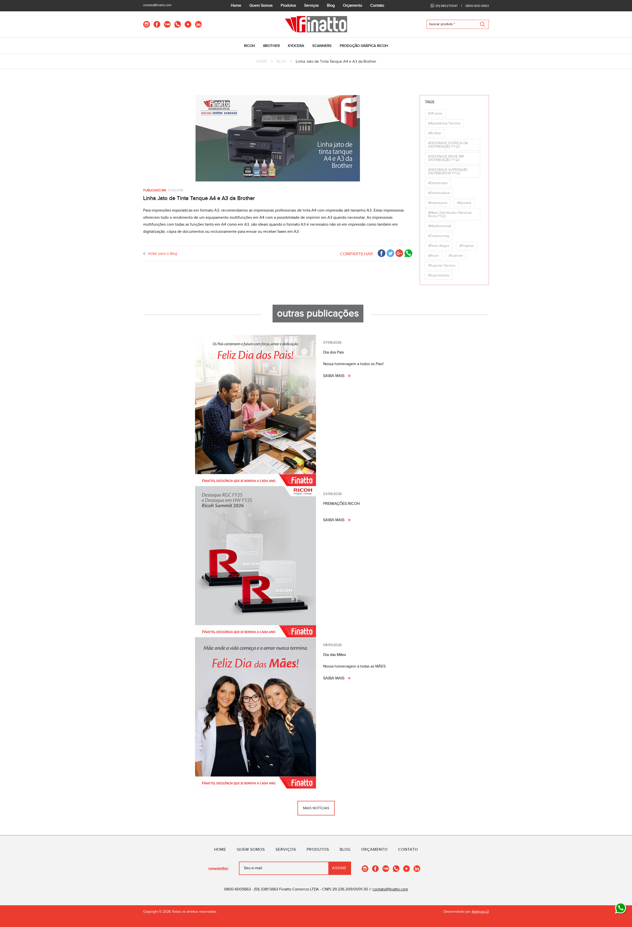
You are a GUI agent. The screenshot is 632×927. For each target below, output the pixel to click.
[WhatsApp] (177, 24)
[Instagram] (146, 24)
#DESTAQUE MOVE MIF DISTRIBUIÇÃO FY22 (446, 158)
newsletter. (218, 869)
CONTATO (408, 850)
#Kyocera (464, 203)
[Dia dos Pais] (255, 410)
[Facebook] (157, 24)
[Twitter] (390, 253)
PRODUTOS (318, 850)
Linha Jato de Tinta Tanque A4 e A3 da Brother (336, 61)
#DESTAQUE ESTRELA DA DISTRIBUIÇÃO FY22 (448, 145)
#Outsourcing (438, 236)
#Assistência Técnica (444, 123)
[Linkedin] (198, 24)
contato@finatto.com (157, 5)
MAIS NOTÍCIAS (316, 808)
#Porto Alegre (438, 246)
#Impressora (437, 203)
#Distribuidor (438, 183)
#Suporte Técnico (441, 266)
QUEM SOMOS (251, 850)
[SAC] (621, 908)
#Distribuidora (439, 193)
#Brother (435, 133)
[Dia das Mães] (255, 713)
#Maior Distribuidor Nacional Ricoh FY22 (449, 214)
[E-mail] (167, 24)
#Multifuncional (439, 226)
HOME (261, 61)
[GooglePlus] (399, 253)
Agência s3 (480, 912)
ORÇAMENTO (374, 850)
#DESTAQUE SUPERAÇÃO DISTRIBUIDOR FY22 (448, 171)
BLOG (281, 61)
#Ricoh (433, 256)
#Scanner (456, 256)
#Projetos (466, 246)
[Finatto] (316, 24)
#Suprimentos (438, 275)
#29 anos (435, 114)
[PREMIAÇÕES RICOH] (255, 561)
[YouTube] (188, 24)
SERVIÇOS (286, 850)
